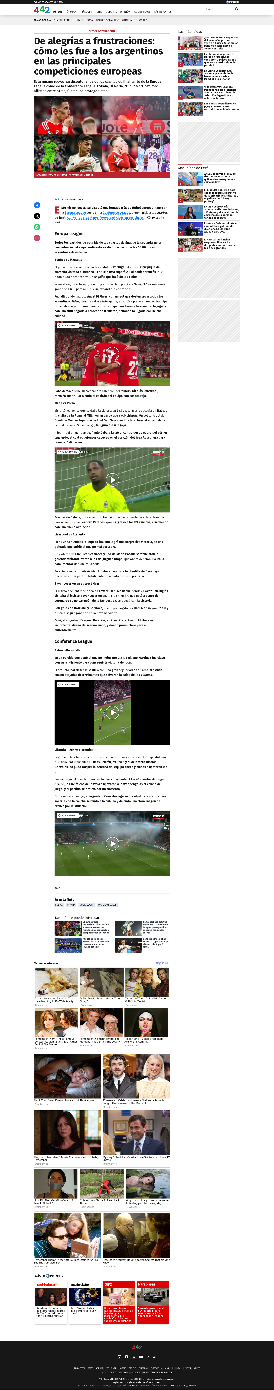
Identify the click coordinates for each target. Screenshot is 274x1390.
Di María (71, 905)
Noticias (99, 1368)
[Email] (37, 238)
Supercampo (156, 1368)
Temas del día (42, 20)
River (80, 20)
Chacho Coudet (63, 20)
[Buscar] (237, 9)
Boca (90, 20)
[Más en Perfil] (54, 1276)
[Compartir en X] (37, 216)
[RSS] (148, 1357)
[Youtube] (141, 1357)
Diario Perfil (79, 1368)
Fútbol (57, 11)
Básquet (86, 11)
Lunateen (187, 1368)
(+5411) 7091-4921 (143, 1385)
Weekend (132, 1368)
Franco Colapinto (107, 20)
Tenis (98, 11)
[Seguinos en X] (133, 1357)
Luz (173, 1368)
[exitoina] (51, 1285)
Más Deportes (163, 11)
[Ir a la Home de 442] (42, 12)
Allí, (105, 217)
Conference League (116, 212)
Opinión (125, 11)
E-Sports (111, 11)
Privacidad (135, 1373)
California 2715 (93, 1385)
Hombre (122, 1368)
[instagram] (119, 1357)
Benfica (58, 905)
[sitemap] (154, 1357)
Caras (90, 1368)
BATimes (197, 1368)
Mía (178, 1368)
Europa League (86, 905)
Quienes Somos (108, 1373)
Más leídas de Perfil (193, 168)
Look (167, 1368)
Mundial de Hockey (134, 20)
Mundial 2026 (142, 11)
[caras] (119, 1285)
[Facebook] (126, 1357)
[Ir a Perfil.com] (233, 2)
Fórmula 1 (71, 11)
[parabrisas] (153, 1285)
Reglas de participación (162, 1373)
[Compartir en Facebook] (37, 205)
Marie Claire (111, 1368)
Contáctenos (123, 1373)
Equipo (146, 1373)
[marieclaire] (85, 1285)
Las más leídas (190, 31)
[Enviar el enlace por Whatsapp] (37, 227)
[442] (137, 1347)
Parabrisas (143, 1368)
